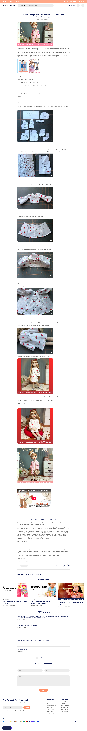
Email (45, 668)
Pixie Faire (8, 725)
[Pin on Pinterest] (68, 565)
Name (18, 668)
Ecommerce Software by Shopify (17, 725)
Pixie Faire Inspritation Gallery (37, 398)
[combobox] (36, 5)
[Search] (52, 5)
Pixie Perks (16, 1)
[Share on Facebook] (61, 565)
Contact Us (10, 1)
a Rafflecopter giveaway (22, 541)
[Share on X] (64, 565)
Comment (19, 674)
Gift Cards (5, 1)
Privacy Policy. (26, 710)
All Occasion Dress (36, 52)
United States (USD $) (70, 1)
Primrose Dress (27, 52)
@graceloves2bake (28, 406)
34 (46, 657)
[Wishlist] (78, 5)
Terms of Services (18, 710)
